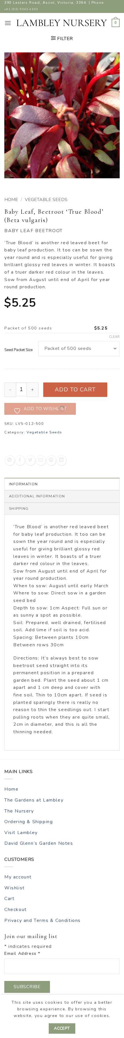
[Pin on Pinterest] (51, 460)
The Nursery (19, 811)
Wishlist (14, 888)
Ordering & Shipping (28, 822)
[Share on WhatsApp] (9, 460)
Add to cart (75, 389)
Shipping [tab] (19, 508)
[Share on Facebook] (20, 460)
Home (11, 199)
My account (18, 877)
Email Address (22, 953)
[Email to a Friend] (41, 460)
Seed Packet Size (18, 350)
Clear (114, 337)
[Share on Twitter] (30, 460)
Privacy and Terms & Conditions (42, 920)
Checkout (15, 909)
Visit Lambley (21, 832)
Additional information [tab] (37, 496)
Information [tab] (23, 484)
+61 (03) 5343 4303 (21, 9)
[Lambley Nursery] (61, 22)
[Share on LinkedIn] (61, 460)
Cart (9, 898)
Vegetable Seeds (46, 199)
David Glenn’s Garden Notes (38, 843)
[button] (8, 23)
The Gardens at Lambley (33, 800)
